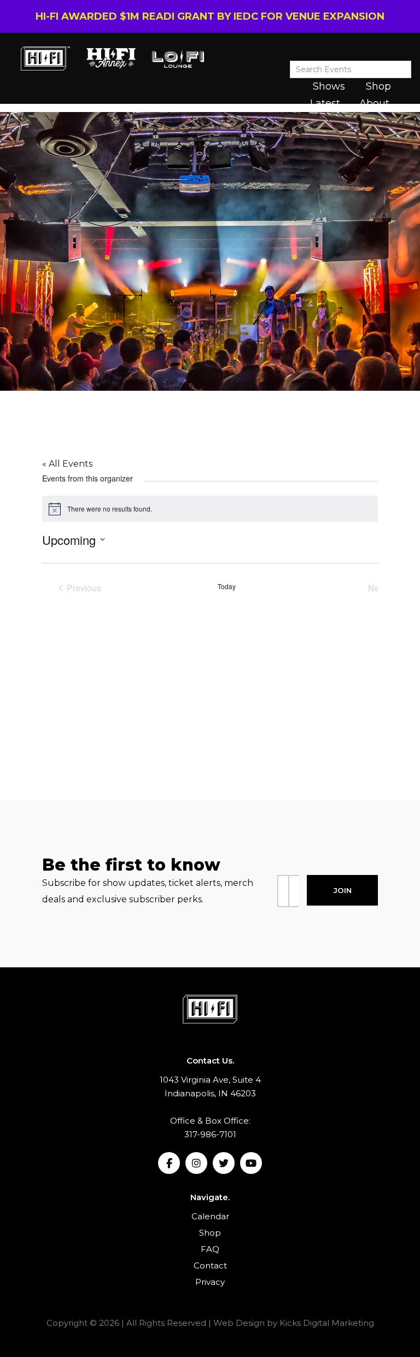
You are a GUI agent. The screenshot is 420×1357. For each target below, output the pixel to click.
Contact (210, 1265)
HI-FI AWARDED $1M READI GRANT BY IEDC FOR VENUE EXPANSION (210, 16)
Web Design (239, 1323)
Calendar (210, 1216)
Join (343, 890)
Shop (378, 86)
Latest (325, 103)
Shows (329, 86)
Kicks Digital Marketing (326, 1323)
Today (227, 586)
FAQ (210, 1249)
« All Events (67, 464)
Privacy (210, 1282)
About (374, 103)
